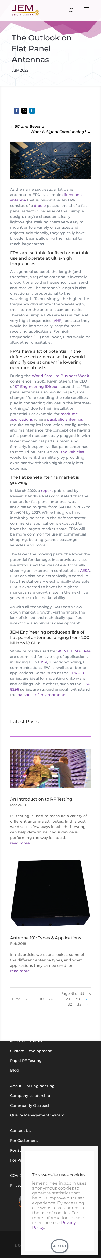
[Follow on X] (24, 111)
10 (42, 999)
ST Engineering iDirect (36, 386)
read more (20, 843)
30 (77, 999)
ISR (44, 662)
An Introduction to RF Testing (41, 799)
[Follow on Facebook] (16, 111)
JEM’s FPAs (80, 651)
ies (32, 263)
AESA (85, 570)
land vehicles (71, 452)
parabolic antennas (65, 419)
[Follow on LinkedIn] (32, 111)
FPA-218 (77, 673)
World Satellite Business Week (60, 375)
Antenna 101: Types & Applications (45, 937)
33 (79, 1004)
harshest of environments (42, 694)
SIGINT (62, 651)
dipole (40, 205)
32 (70, 1004)
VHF (57, 320)
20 (51, 999)
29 (68, 999)
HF (37, 337)
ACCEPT (59, 1246)
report (47, 490)
